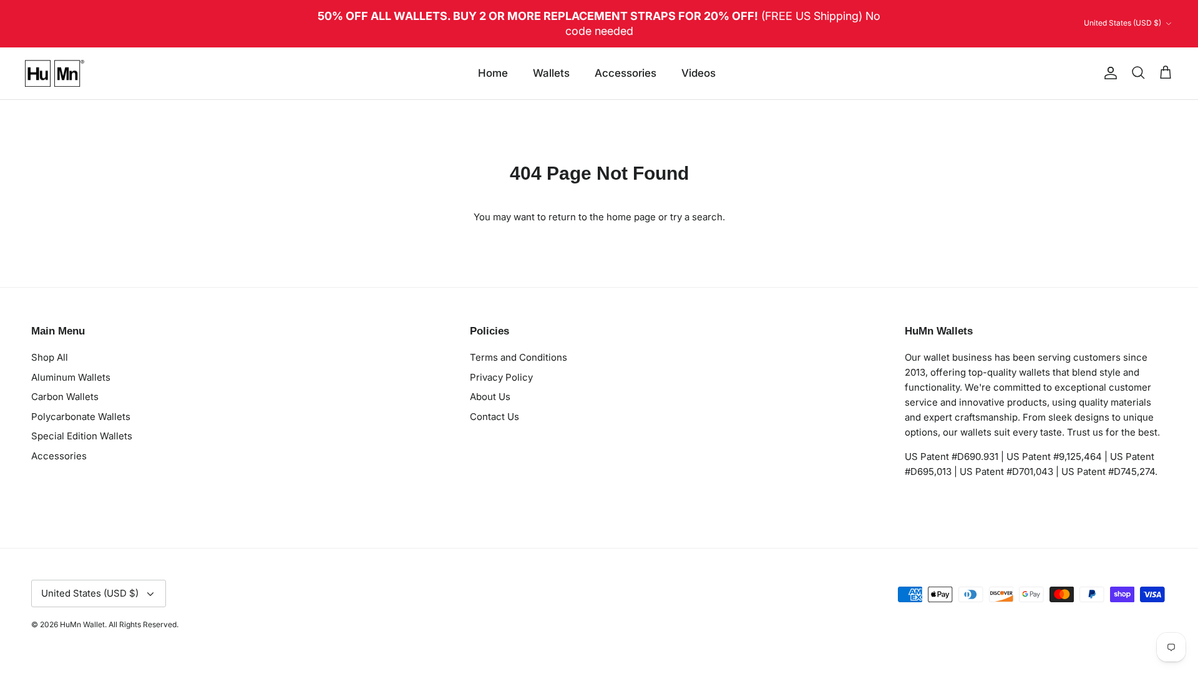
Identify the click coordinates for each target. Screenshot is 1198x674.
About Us (490, 397)
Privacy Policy (501, 377)
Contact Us (494, 416)
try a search (696, 217)
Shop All (49, 357)
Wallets (551, 73)
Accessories (625, 73)
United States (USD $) (1122, 22)
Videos (698, 73)
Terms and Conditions (518, 357)
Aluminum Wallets (70, 377)
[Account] (1108, 73)
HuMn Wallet (82, 624)
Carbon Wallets (65, 397)
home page (631, 217)
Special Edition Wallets (81, 436)
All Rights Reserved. (143, 624)
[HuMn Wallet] (54, 73)
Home (493, 73)
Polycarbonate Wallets (80, 416)
